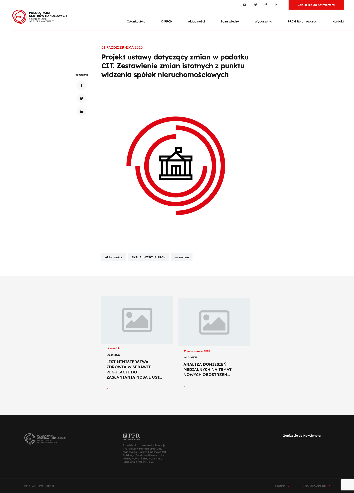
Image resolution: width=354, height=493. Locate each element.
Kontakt (338, 21)
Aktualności (196, 21)
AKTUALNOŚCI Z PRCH (148, 257)
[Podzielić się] (81, 85)
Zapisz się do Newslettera (302, 435)
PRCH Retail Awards (302, 21)
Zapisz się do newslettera (316, 5)
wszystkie (182, 257)
